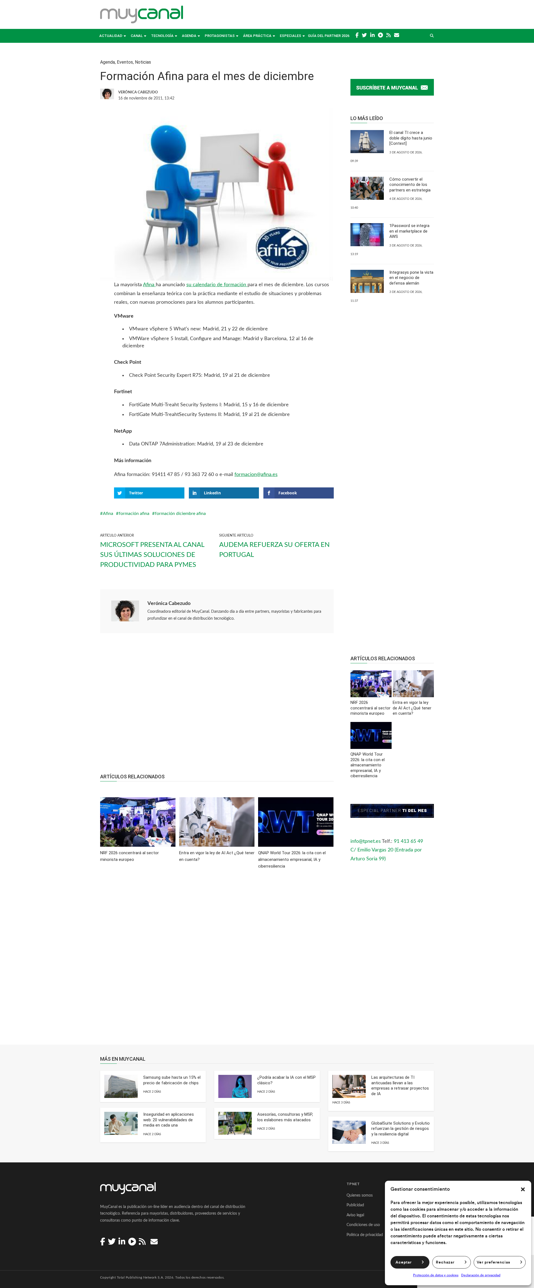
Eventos (125, 62)
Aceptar (403, 1262)
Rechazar (445, 1262)
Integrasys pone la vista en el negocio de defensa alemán (411, 278)
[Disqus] (217, 960)
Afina (149, 284)
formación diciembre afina (180, 513)
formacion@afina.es (256, 474)
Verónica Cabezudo (169, 603)
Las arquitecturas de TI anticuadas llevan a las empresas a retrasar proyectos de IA (400, 1085)
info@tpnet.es (365, 841)
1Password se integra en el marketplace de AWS (409, 231)
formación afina (134, 513)
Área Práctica (257, 36)
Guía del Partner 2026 (328, 36)
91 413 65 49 (408, 841)
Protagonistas (220, 36)
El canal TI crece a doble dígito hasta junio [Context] (410, 138)
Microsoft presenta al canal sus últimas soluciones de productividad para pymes (152, 555)
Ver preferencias (493, 1262)
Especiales (290, 36)
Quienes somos (360, 1195)
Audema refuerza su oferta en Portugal (274, 550)
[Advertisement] (217, 706)
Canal (137, 36)
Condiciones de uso (363, 1225)
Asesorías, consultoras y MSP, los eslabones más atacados (285, 1117)
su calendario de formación (217, 284)
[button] (523, 1189)
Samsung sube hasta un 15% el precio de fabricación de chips (172, 1080)
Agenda (189, 36)
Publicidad (355, 1205)
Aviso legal (355, 1215)
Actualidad (110, 36)
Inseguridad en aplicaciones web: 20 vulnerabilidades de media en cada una (168, 1120)
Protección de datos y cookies (435, 1275)
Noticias (143, 62)
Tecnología (162, 36)
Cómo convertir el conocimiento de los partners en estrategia (410, 185)
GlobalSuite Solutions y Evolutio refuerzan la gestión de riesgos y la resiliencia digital (400, 1129)
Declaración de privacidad (480, 1275)
